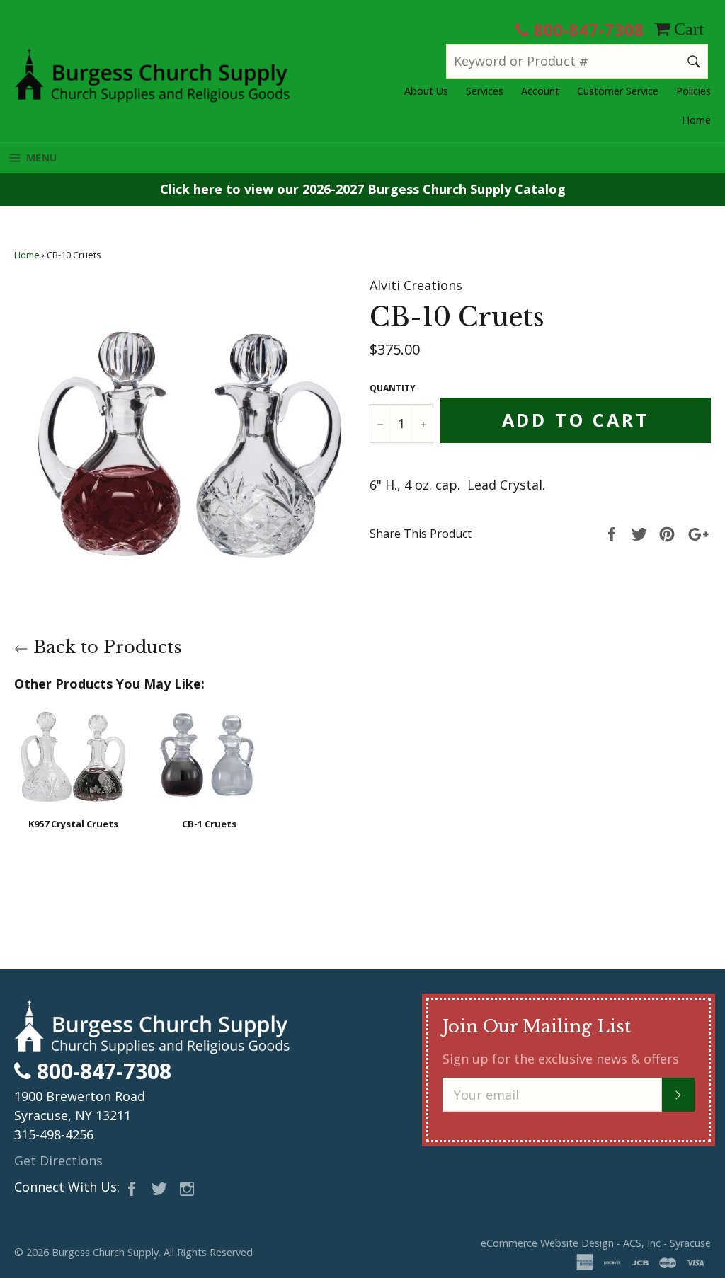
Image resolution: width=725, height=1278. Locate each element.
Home (696, 120)
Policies (693, 91)
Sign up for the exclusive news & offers (561, 1058)
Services (484, 91)
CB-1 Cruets (209, 823)
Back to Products (105, 647)
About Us (426, 91)
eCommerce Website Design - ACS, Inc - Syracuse (596, 1243)
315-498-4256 (53, 1134)
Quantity (393, 388)
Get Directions (58, 1160)
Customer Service (617, 91)
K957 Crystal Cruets (73, 823)
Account (540, 91)
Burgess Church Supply (105, 1252)
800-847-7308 (586, 29)
